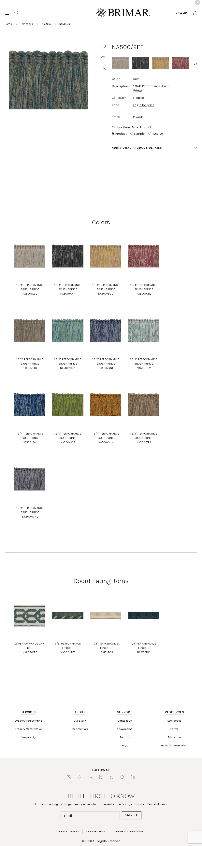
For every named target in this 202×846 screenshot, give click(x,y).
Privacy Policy (69, 831)
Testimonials (80, 729)
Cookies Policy (97, 831)
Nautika (46, 23)
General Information (174, 745)
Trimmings (27, 23)
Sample (139, 133)
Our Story (80, 720)
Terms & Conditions (129, 831)
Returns (125, 737)
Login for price (143, 105)
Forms (174, 729)
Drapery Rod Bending (28, 720)
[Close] (197, 2)
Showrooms (124, 729)
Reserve (157, 133)
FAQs (125, 745)
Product (121, 133)
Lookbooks (174, 720)
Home (8, 23)
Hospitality (28, 737)
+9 (195, 64)
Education (174, 737)
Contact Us (125, 720)
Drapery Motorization (29, 729)
